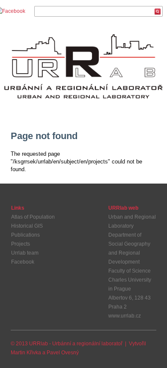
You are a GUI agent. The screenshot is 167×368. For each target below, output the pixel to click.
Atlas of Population (33, 217)
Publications (25, 235)
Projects (20, 244)
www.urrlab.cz (124, 316)
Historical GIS (27, 226)
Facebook (22, 262)
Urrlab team (25, 253)
